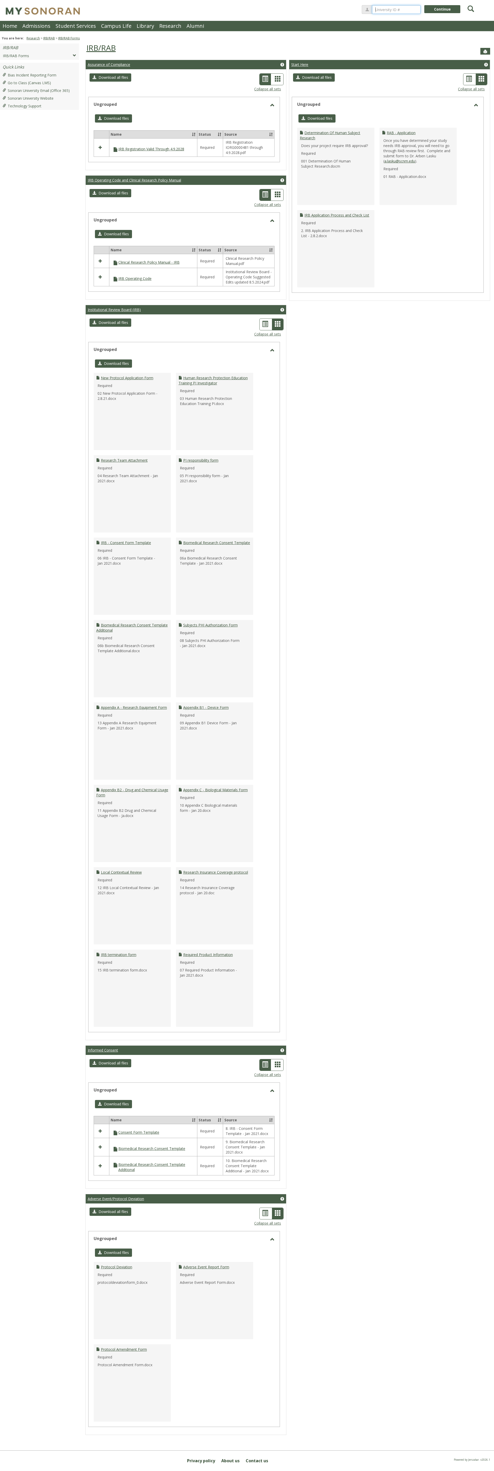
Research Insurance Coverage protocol (215, 872)
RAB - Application (401, 132)
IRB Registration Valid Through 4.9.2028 (151, 149)
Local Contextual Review (121, 872)
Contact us (257, 1461)
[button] (110, 77)
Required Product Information (208, 954)
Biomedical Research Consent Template (216, 542)
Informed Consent (103, 1050)
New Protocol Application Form (127, 377)
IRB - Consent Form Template (126, 542)
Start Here (299, 64)
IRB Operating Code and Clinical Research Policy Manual (134, 180)
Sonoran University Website (31, 98)
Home (10, 25)
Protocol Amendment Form (124, 1349)
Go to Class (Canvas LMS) (29, 82)
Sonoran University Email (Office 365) (39, 90)
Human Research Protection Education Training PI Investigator (213, 380)
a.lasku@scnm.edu (399, 161)
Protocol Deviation (116, 1266)
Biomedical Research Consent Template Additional (151, 1167)
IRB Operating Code (135, 278)
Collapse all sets (267, 89)
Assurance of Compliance (109, 64)
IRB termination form (118, 954)
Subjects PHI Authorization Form (210, 625)
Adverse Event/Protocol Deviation (116, 1198)
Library (145, 25)
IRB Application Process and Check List (336, 215)
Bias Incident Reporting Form (32, 75)
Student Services (76, 25)
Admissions (36, 25)
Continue (442, 9)
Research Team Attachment (124, 460)
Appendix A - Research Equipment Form (134, 707)
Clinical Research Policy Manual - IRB (149, 262)
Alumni (195, 25)
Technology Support (24, 106)
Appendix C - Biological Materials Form (215, 789)
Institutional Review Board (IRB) (114, 309)
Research (170, 25)
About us (230, 1461)
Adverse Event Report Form (206, 1266)
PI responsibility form (200, 460)
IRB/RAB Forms (69, 38)
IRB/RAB (49, 38)
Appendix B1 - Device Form (206, 707)
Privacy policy (201, 1461)
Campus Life (116, 25)
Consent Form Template (138, 1132)
